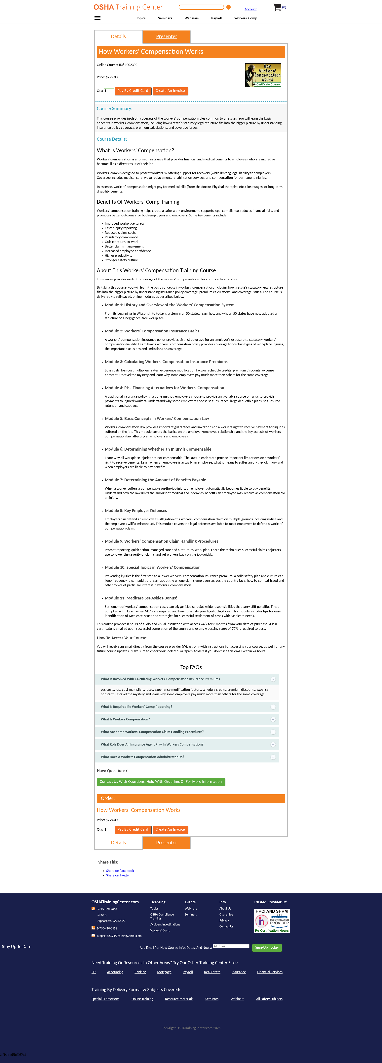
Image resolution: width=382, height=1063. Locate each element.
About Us (225, 908)
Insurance (239, 972)
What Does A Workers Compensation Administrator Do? (142, 757)
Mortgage (164, 972)
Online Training (142, 999)
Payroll (216, 18)
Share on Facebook (120, 871)
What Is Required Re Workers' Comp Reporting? (136, 707)
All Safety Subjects (269, 999)
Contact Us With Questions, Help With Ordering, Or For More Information (161, 782)
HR (94, 972)
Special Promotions (105, 999)
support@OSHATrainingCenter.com (119, 936)
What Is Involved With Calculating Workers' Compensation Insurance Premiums (160, 679)
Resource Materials (179, 999)
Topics (140, 18)
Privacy (224, 920)
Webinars (192, 18)
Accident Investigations (165, 924)
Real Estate (212, 972)
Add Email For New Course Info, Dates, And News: (176, 948)
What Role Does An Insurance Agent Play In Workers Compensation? (152, 745)
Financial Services (270, 972)
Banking (140, 972)
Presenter (166, 36)
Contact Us (226, 926)
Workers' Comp (245, 18)
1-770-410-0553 (107, 928)
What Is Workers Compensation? (125, 719)
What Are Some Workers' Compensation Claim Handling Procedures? (152, 732)
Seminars (165, 18)
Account (251, 9)
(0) (284, 7)
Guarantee (226, 914)
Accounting (115, 972)
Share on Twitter (118, 875)
